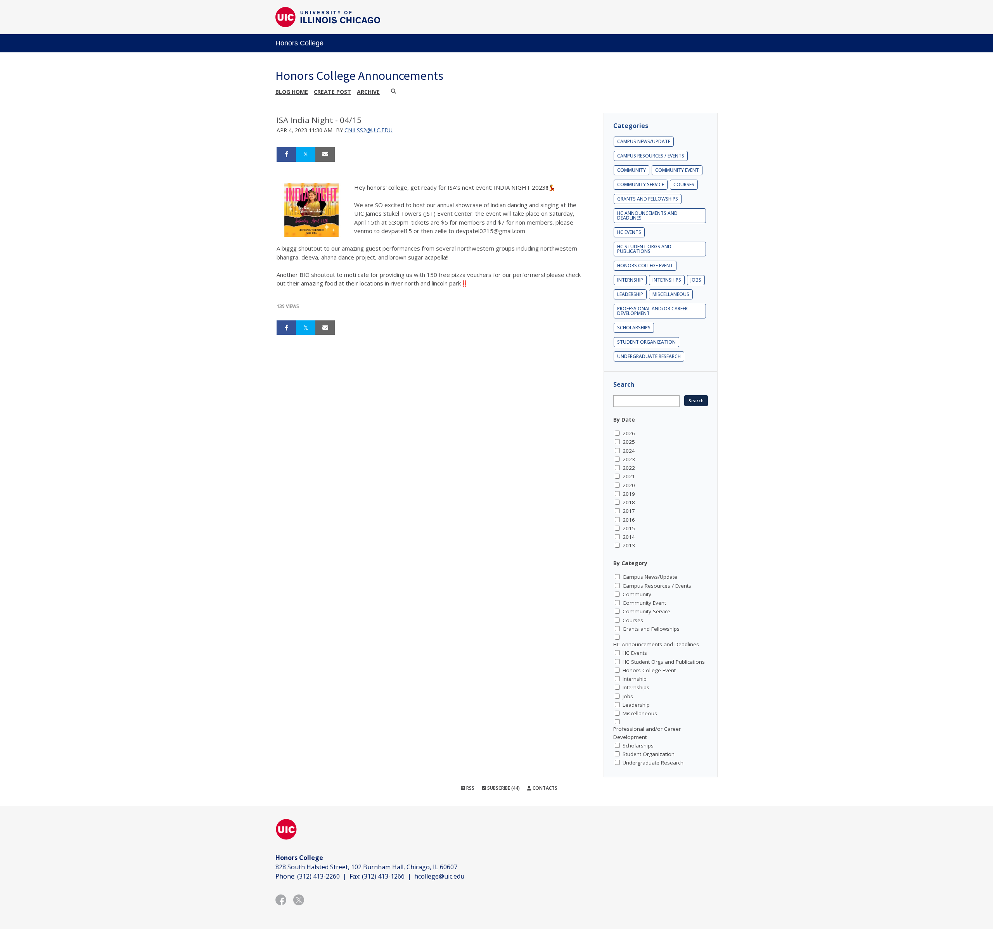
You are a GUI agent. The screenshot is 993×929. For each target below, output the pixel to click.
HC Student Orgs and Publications (644, 248)
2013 (629, 545)
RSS (469, 788)
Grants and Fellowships (647, 198)
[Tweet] (305, 154)
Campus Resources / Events (650, 155)
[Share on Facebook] (286, 154)
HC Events (629, 232)
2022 (629, 467)
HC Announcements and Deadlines (647, 215)
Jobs (695, 280)
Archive (368, 91)
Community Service (640, 184)
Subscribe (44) (503, 788)
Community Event (677, 170)
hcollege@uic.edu (439, 876)
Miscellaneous (670, 294)
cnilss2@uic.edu (368, 130)
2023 (629, 459)
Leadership (630, 294)
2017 (629, 510)
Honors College (299, 43)
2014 (629, 536)
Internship (630, 280)
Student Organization (646, 342)
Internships (666, 280)
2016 (629, 519)
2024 (629, 450)
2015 (629, 528)
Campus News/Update (643, 141)
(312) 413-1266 (383, 876)
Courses (683, 184)
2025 (629, 441)
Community (631, 170)
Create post (332, 91)
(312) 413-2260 (318, 876)
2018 (629, 502)
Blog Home (291, 91)
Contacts (544, 788)
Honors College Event (645, 265)
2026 (629, 433)
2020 (629, 485)
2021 (629, 476)
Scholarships (633, 327)
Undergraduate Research (649, 356)
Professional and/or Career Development (652, 311)
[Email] (325, 154)
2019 (629, 493)
